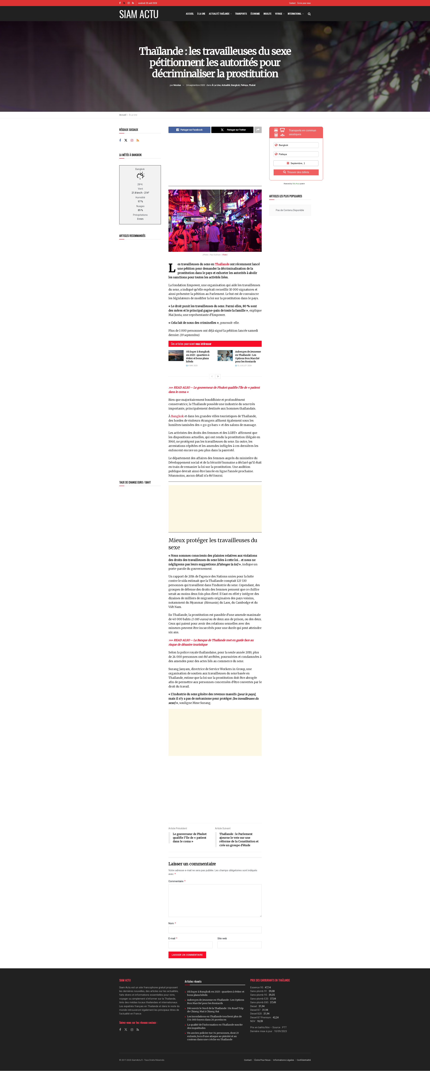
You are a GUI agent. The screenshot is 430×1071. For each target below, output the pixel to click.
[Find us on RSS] (133, 3)
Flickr (224, 255)
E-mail (173, 938)
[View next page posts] (218, 376)
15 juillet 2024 (244, 366)
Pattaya (244, 85)
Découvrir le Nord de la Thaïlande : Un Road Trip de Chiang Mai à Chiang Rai (215, 1010)
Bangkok (235, 85)
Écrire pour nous (304, 3)
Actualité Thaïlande (219, 13)
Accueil (190, 13)
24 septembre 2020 (195, 85)
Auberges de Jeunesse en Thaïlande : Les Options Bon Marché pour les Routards (248, 356)
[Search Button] (309, 13)
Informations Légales (283, 1060)
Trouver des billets (298, 172)
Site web (222, 938)
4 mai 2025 (193, 366)
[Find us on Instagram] (129, 3)
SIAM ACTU (138, 14)
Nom (172, 923)
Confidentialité (304, 1060)
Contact (292, 3)
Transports (241, 13)
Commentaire (177, 881)
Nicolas (177, 85)
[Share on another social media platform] (258, 130)
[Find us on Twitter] (124, 3)
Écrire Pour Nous (262, 1060)
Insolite (267, 13)
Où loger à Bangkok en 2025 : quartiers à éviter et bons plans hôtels (198, 356)
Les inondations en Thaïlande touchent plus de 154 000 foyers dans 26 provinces (214, 1018)
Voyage (278, 13)
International (294, 13)
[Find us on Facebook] (120, 3)
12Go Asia (295, 184)
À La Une (201, 13)
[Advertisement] (215, 162)
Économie (255, 13)
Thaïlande (222, 264)
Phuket (252, 85)
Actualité (226, 85)
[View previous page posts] (211, 376)
